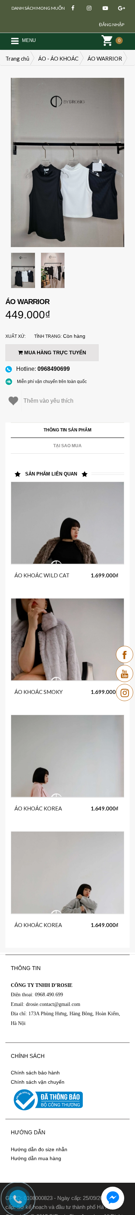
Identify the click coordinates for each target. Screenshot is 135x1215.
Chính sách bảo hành (35, 1072)
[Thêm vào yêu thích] (77, 574)
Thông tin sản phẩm (67, 429)
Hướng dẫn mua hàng (36, 1158)
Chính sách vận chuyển (37, 1082)
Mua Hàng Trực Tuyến (54, 352)
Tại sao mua (67, 445)
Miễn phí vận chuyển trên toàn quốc (52, 381)
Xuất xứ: (15, 336)
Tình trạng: (48, 336)
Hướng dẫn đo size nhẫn (39, 1149)
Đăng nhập (111, 24)
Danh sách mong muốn (38, 8)
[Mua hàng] (61, 576)
